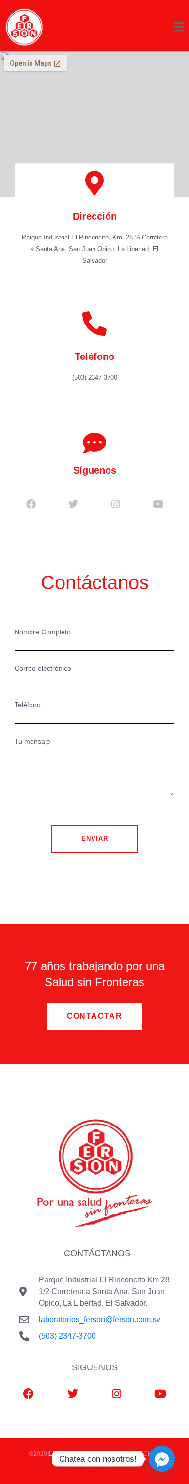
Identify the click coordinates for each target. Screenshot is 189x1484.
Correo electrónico (43, 668)
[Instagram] (116, 504)
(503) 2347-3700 (67, 1336)
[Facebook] (31, 504)
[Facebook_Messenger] (162, 1459)
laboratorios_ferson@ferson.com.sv (99, 1319)
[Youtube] (158, 504)
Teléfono (28, 705)
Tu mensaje (32, 741)
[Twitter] (73, 504)
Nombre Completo (43, 632)
